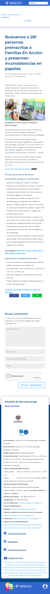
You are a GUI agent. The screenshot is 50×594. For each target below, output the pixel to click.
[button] (44, 21)
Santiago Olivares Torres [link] (18, 74)
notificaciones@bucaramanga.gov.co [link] (24, 509)
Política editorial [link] (39, 567)
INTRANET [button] (5, 17)
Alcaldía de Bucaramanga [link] (17, 534)
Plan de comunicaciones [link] (14, 570)
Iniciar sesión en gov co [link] (11, 15)
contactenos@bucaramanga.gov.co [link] (30, 503)
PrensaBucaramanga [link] (15, 558)
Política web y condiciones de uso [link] (17, 567)
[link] (13, 5)
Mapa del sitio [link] (36, 575)
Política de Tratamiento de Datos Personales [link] (24, 565)
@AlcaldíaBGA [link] (13, 542)
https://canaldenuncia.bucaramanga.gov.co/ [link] (19, 515)
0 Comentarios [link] (19, 76)
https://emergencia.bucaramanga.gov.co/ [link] (27, 518)
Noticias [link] (8, 76)
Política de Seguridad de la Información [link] (25, 573)
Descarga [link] (34, 169)
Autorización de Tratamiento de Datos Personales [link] (24, 562)
